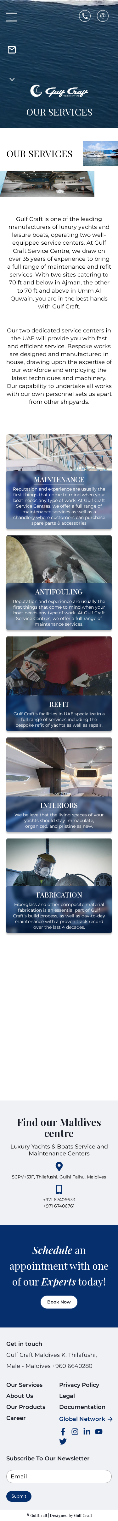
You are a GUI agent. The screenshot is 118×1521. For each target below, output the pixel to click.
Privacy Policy (79, 1384)
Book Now (59, 1302)
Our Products (25, 1407)
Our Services (24, 1384)
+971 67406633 (59, 1199)
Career (16, 1418)
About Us (19, 1396)
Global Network (82, 1419)
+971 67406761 (59, 1206)
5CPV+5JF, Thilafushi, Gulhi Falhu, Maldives (59, 1177)
